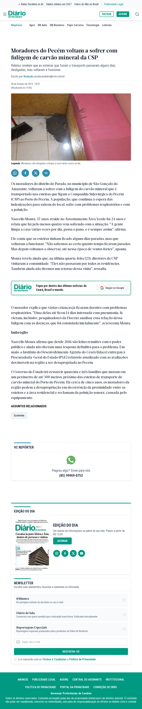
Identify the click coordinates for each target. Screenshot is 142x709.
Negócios (16, 25)
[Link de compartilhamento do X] (35, 173)
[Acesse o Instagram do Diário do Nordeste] (56, 553)
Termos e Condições (54, 659)
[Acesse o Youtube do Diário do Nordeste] (81, 553)
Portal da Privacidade (74, 687)
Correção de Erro (105, 687)
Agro (32, 25)
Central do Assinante (87, 679)
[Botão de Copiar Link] (46, 173)
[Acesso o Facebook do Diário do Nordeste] (64, 553)
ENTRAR (106, 14)
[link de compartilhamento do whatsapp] (15, 173)
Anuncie (23, 679)
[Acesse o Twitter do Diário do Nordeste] (73, 553)
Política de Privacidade (82, 659)
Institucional (115, 679)
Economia (19, 415)
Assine (64, 679)
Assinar (62, 541)
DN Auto (42, 25)
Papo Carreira (75, 25)
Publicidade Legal (113, 4)
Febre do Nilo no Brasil (86, 4)
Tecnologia (92, 25)
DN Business (57, 25)
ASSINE (123, 14)
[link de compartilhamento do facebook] (25, 173)
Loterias (107, 25)
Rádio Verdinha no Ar (32, 4)
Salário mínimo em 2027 (59, 4)
